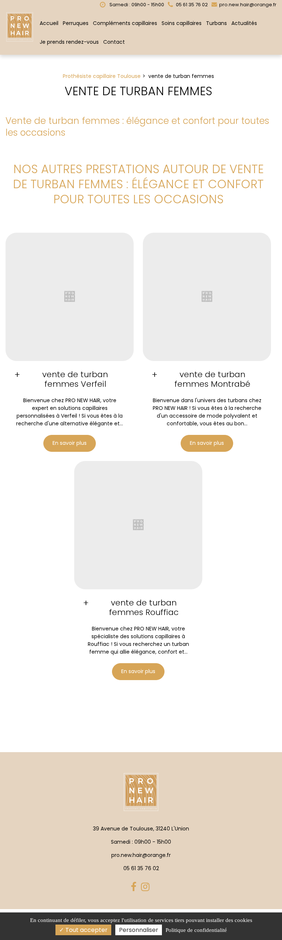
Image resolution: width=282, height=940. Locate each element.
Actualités (244, 23)
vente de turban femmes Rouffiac (143, 608)
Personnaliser (138, 930)
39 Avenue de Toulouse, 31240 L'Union (141, 828)
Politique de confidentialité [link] (196, 930)
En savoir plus (70, 443)
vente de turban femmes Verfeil (75, 379)
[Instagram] (146, 887)
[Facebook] (134, 887)
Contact (114, 42)
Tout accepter (86, 930)
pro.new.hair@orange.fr (247, 4)
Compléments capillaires (125, 23)
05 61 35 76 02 (141, 868)
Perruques (75, 23)
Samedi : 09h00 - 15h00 (136, 4)
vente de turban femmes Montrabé (212, 379)
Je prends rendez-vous (69, 42)
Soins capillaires (182, 23)
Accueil (49, 23)
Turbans (216, 23)
